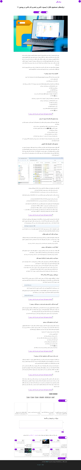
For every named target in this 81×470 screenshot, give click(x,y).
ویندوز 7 (28, 397)
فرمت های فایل (47, 397)
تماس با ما (39, 464)
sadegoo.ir (47, 461)
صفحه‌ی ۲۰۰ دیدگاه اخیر (33, 435)
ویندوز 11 (32, 397)
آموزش (53, 397)
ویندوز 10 (36, 397)
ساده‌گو (58, 2)
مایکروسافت (41, 397)
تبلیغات (42, 464)
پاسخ (51, 440)
